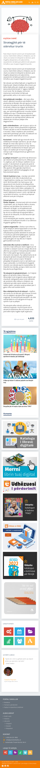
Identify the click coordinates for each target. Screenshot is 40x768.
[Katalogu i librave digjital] (30, 632)
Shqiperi (9, 723)
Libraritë (7, 721)
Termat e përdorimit (10, 705)
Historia (6, 719)
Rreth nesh (7, 716)
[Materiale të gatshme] (8, 632)
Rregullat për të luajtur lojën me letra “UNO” (17, 406)
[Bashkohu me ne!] (19, 641)
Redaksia (7, 702)
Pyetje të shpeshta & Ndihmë (13, 707)
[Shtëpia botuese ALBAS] (30, 641)
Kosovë (8, 726)
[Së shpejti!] (19, 632)
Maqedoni (9, 728)
